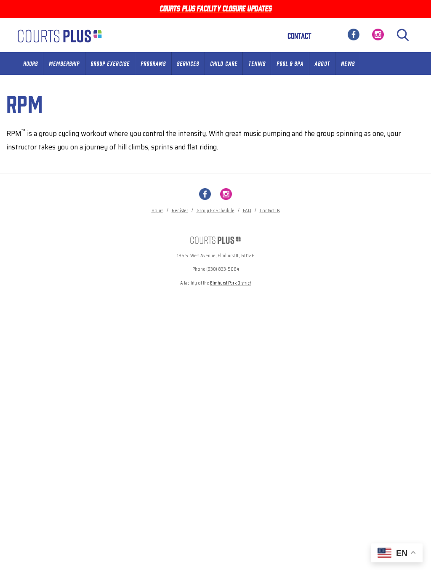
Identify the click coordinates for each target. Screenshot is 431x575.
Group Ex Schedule (215, 210)
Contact (299, 35)
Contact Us (270, 210)
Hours (30, 63)
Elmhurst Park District (230, 283)
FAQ (247, 210)
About (322, 63)
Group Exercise (110, 63)
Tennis (257, 63)
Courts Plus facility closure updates (215, 8)
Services (188, 63)
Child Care (223, 63)
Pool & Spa (290, 63)
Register (180, 210)
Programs (153, 63)
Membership (64, 63)
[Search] (402, 35)
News (348, 63)
